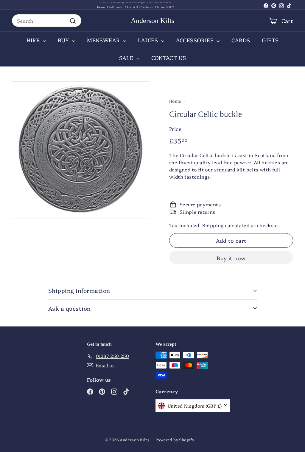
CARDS (240, 40)
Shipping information (79, 290)
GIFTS (270, 40)
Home (175, 100)
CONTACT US (168, 57)
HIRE (34, 40)
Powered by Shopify (174, 439)
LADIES (149, 40)
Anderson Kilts (152, 20)
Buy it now (231, 258)
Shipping (213, 225)
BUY (64, 40)
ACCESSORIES (195, 40)
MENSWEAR (104, 40)
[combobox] (46, 20)
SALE (127, 57)
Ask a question (69, 308)
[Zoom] (80, 150)
